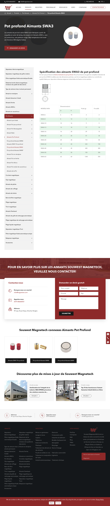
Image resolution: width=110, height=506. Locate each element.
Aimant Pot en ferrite (13, 158)
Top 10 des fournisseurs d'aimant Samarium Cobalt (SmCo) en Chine (92, 389)
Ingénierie (55, 455)
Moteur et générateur (42, 432)
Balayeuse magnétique (12, 238)
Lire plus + (35, 395)
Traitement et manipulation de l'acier (43, 456)
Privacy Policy (100, 499)
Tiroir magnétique (11, 206)
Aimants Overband (11, 211)
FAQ (71, 437)
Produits (28, 7)
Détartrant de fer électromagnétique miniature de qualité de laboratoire (16, 83)
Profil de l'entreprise (73, 433)
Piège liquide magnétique (13, 224)
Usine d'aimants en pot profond (64, 74)
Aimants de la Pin (12, 171)
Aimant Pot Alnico (12, 162)
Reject (51, 503)
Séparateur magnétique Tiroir (14, 229)
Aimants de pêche (11, 184)
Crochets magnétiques (12, 175)
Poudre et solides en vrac (43, 453)
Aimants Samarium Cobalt (13, 98)
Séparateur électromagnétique (15, 69)
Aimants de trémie (11, 193)
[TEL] (108, 338)
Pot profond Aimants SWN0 (15, 141)
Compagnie (83, 7)
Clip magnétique (10, 180)
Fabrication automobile (59, 453)
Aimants (7, 428)
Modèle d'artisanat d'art (59, 440)
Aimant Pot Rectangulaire (14, 129)
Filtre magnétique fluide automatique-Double (19, 78)
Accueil (18, 7)
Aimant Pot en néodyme (14, 154)
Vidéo (73, 7)
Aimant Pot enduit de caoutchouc (16, 167)
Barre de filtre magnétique (13, 197)
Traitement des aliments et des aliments (43, 449)
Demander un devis (16, 48)
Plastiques (38, 445)
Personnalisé (50, 7)
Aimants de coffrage (12, 189)
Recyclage (55, 445)
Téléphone (39, 440)
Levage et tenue (40, 435)
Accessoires (9, 242)
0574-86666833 (10, 1)
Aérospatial (55, 443)
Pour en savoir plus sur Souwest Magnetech (92, 456)
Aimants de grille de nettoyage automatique (19, 216)
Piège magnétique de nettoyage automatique (19, 220)
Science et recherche (42, 443)
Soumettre (66, 313)
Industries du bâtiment (58, 437)
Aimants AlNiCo (10, 107)
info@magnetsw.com (26, 1)
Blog (71, 440)
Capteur (38, 437)
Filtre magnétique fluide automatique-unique (19, 233)
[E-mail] (108, 334)
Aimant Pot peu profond (14, 124)
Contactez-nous (98, 7)
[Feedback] (108, 342)
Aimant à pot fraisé (12, 120)
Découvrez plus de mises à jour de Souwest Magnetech (55, 374)
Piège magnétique (11, 202)
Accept (58, 503)
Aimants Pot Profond (38, 13)
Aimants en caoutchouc (12, 111)
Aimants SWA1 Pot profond (15, 144)
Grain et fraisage (56, 448)
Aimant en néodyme (12, 93)
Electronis (55, 432)
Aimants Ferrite (10, 102)
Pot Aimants (25, 13)
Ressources (63, 7)
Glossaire (72, 445)
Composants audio (57, 435)
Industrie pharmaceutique (43, 460)
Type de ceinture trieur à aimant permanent (18, 89)
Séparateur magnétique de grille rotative (18, 74)
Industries (38, 7)
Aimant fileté (10, 133)
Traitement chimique (58, 460)
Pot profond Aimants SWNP (15, 150)
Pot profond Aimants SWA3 (56, 13)
